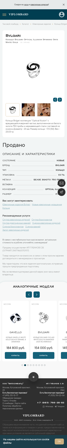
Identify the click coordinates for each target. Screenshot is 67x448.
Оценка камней (32, 227)
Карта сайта (20, 403)
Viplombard (18, 14)
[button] (55, 100)
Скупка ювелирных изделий (16, 220)
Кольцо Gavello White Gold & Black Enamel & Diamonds (16, 340)
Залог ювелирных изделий (15, 230)
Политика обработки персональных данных (12, 407)
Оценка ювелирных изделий (46, 223)
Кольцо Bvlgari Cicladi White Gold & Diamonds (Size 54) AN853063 (43, 340)
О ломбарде (7, 403)
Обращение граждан (11, 398)
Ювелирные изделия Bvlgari (16, 205)
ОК (59, 441)
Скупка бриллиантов (42, 220)
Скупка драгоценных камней (16, 223)
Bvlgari (13, 35)
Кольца (6, 208)
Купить (15, 355)
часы (26, 5)
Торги (5, 401)
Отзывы (12, 401)
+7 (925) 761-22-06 (56, 396)
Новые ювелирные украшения (47, 205)
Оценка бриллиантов (13, 227)
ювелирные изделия (39, 5)
